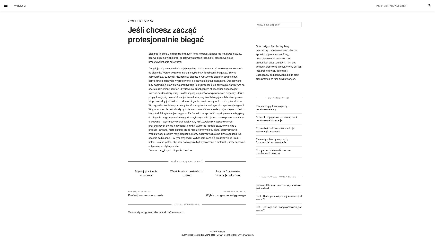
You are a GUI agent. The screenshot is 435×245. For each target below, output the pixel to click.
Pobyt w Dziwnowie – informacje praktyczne (227, 173)
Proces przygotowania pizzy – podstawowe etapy (272, 107)
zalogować (147, 212)
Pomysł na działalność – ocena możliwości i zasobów (273, 151)
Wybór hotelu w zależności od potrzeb (186, 173)
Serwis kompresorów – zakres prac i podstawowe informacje (276, 118)
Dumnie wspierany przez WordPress (198, 234)
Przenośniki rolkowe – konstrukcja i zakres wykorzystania (275, 129)
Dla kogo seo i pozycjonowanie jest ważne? (278, 186)
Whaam (20, 6)
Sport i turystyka (140, 20)
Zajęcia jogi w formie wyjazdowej (146, 173)
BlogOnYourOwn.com (243, 234)
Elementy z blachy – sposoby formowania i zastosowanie (272, 140)
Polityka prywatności (391, 5)
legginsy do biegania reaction (176, 150)
